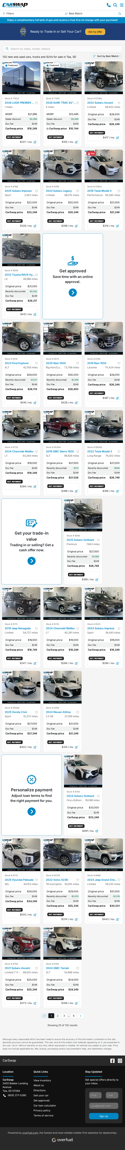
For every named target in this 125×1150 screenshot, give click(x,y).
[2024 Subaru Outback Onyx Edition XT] (83, 771)
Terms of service (43, 1115)
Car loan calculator (45, 1105)
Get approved (41, 1100)
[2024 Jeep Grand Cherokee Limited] (104, 854)
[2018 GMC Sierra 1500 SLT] (62, 426)
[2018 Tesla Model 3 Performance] (104, 166)
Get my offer (95, 31)
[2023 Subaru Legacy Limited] (62, 166)
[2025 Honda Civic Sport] (21, 687)
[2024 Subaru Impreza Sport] (104, 603)
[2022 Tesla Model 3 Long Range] (104, 426)
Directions (40, 1090)
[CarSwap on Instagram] (118, 1060)
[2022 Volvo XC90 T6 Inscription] (62, 854)
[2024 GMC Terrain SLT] (62, 943)
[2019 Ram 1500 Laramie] (104, 338)
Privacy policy (42, 1110)
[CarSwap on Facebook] (111, 1060)
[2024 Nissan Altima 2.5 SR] (62, 687)
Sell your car (41, 1095)
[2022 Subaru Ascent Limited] (104, 78)
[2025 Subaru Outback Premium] (83, 515)
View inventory (42, 1080)
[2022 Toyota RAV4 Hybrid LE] (21, 250)
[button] (108, 5)
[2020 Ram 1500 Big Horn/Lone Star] (62, 338)
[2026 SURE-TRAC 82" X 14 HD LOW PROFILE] (62, 78)
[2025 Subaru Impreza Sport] (21, 166)
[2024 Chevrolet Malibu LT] (21, 426)
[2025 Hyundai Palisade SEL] (21, 854)
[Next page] (80, 1015)
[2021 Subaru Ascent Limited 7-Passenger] (21, 943)
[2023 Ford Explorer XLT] (21, 338)
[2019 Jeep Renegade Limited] (21, 603)
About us (39, 1085)
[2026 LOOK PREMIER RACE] (21, 78)
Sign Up (103, 1116)
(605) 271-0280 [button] (17, 1095)
